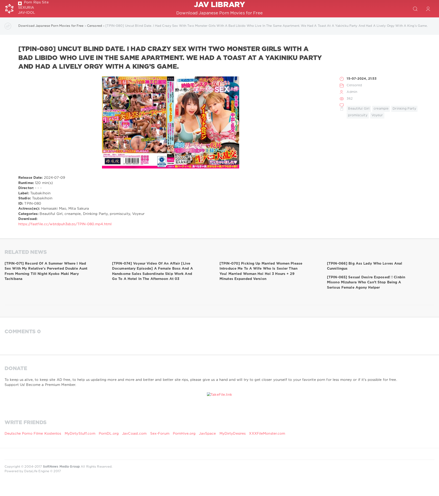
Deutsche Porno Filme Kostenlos (33, 433)
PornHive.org (184, 433)
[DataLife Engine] (9, 8)
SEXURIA (26, 7)
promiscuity (357, 115)
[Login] (428, 8)
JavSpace (207, 433)
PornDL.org (109, 433)
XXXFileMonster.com (267, 433)
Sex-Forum (159, 433)
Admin (352, 92)
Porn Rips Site (36, 2)
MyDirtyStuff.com (80, 433)
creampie (381, 108)
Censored (354, 85)
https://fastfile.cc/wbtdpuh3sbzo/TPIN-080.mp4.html (65, 224)
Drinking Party (404, 108)
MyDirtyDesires (233, 433)
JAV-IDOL (26, 12)
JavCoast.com (134, 433)
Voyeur (377, 115)
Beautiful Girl (358, 108)
